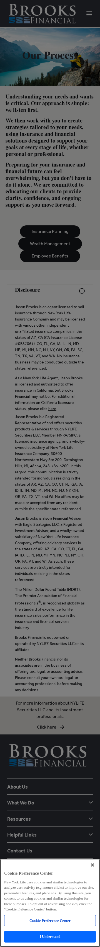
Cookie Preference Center (50, 921)
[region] (50, 903)
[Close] (92, 865)
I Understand (50, 936)
